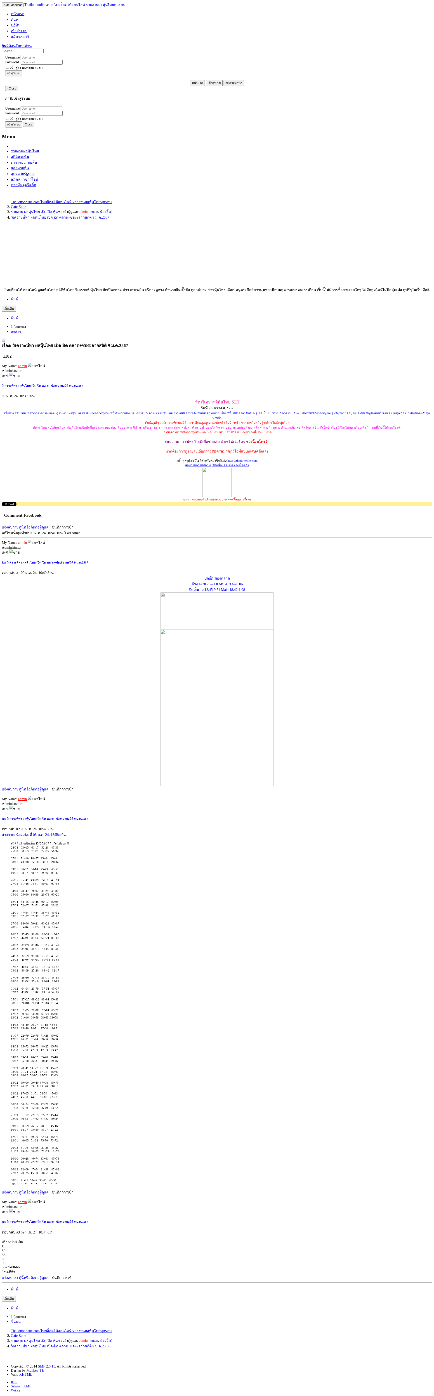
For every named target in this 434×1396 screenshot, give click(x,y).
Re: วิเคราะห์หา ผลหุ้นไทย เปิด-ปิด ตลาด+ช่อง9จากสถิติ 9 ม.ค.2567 (45, 562)
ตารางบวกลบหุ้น (24, 162)
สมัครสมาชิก (233, 83)
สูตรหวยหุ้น (20, 168)
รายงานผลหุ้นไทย (25, 151)
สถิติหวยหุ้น (20, 157)
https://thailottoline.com (242, 460)
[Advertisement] (137, 255)
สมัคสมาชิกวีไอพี (24, 179)
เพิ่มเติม (9, 308)
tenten (94, 212)
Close (28, 124)
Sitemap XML (21, 1386)
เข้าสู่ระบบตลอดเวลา (26, 67)
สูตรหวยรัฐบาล (23, 174)
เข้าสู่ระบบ (13, 73)
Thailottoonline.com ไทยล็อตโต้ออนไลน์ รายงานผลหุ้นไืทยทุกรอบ (74, 5)
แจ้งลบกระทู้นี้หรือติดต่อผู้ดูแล (25, 527)
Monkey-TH (35, 1370)
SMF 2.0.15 (46, 1366)
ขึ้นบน (16, 1321)
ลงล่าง (16, 331)
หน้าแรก (197, 83)
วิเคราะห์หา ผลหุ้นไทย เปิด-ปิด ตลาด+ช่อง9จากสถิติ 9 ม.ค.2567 (42, 385)
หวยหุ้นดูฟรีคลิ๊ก (23, 185)
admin (83, 212)
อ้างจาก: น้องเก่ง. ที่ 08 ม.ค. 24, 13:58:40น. (34, 835)
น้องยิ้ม (105, 212)
